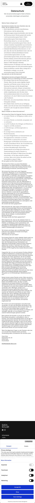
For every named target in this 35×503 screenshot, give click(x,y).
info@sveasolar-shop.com (9, 343)
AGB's (4, 437)
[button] (21, 4)
